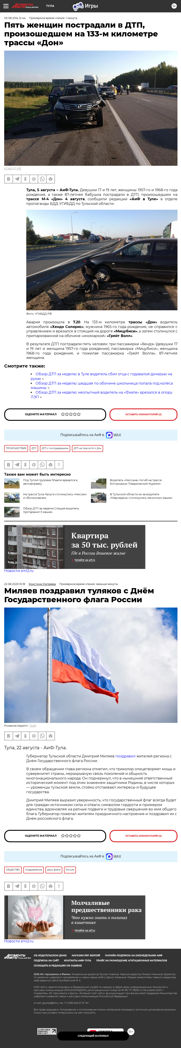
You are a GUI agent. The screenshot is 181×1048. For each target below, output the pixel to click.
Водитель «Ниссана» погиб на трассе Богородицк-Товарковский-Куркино (136, 481)
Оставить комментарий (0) (143, 414)
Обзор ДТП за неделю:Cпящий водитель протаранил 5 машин (51, 510)
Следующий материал (93, 1036)
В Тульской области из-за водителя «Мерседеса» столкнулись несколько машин (141, 496)
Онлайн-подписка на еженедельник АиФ (133, 955)
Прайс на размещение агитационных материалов (131, 960)
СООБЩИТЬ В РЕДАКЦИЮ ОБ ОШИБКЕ (58, 965)
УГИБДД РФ (12, 168)
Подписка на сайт (46, 960)
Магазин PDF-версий (86, 955)
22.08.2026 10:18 (14, 584)
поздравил (125, 756)
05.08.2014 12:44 (15, 18)
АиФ (33, 725)
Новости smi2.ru (19, 571)
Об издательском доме (50, 955)
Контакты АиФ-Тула (77, 960)
